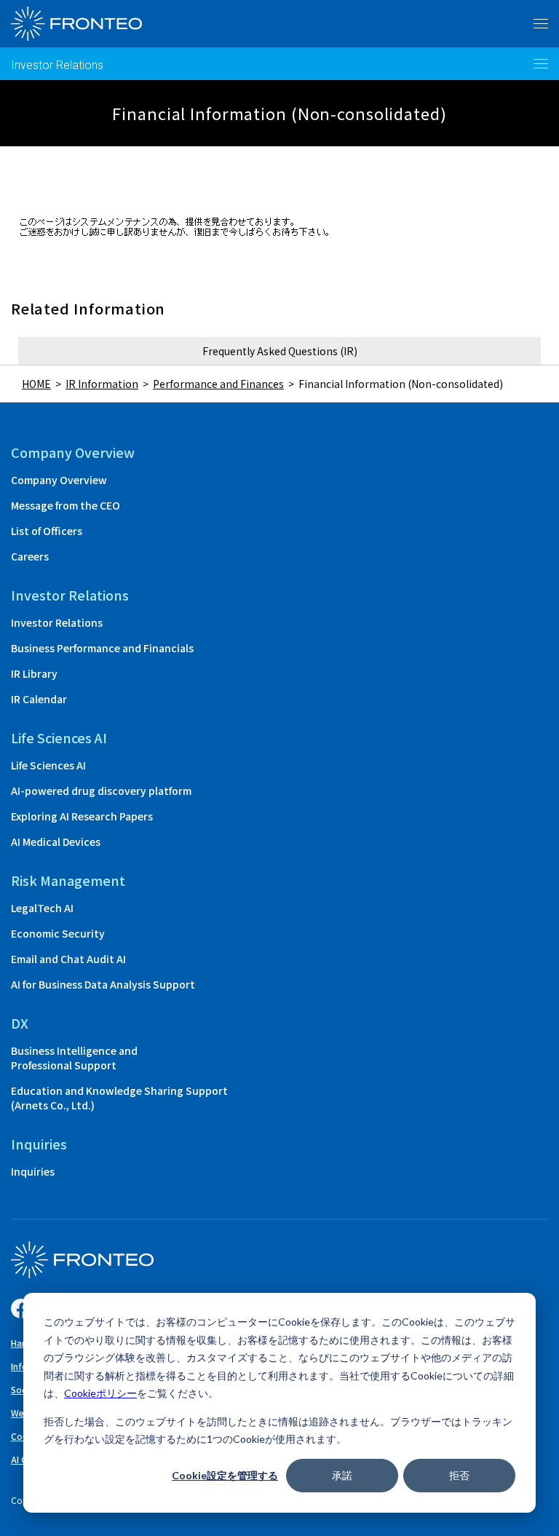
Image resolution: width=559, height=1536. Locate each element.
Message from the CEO (65, 505)
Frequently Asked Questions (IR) (279, 351)
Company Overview (59, 479)
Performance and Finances (218, 383)
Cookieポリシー (100, 1393)
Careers (30, 556)
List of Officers (46, 530)
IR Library (34, 673)
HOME (36, 383)
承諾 (342, 1475)
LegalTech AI (42, 907)
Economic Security (58, 933)
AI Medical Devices (55, 841)
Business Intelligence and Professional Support (74, 1057)
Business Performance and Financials (102, 648)
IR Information (102, 383)
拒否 (459, 1475)
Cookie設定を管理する (225, 1475)
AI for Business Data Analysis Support (103, 984)
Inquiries (33, 1171)
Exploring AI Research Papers (82, 816)
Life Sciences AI (48, 765)
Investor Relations (57, 65)
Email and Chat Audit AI (68, 958)
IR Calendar (39, 699)
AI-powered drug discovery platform (101, 790)
